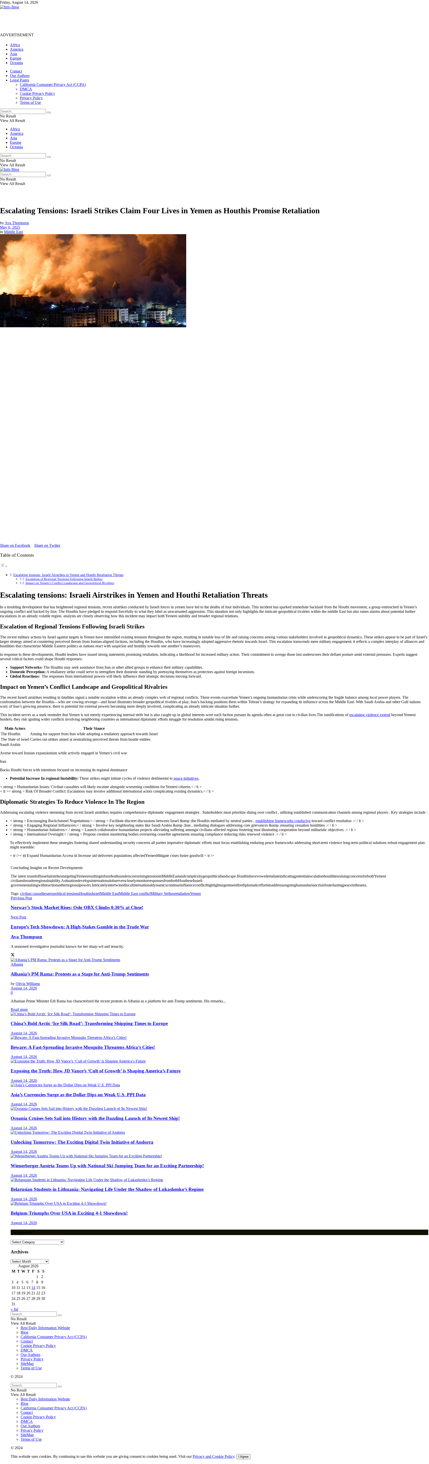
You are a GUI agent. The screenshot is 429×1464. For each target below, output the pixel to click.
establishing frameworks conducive (283, 821)
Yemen (195, 893)
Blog (24, 1332)
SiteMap (27, 1363)
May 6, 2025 (10, 227)
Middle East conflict (134, 893)
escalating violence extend (369, 715)
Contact (16, 71)
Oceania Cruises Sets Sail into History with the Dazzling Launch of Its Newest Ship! (95, 1118)
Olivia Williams (28, 984)
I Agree (243, 1457)
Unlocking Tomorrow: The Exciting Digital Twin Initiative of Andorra (82, 1142)
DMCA (26, 89)
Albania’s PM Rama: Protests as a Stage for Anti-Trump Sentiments (80, 974)
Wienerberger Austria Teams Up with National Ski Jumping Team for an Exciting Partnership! (107, 1165)
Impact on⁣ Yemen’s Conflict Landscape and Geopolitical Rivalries (70, 583)
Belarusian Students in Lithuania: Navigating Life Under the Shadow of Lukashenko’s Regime (107, 1189)
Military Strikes (162, 893)
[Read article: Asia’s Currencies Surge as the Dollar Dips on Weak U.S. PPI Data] (219, 1085)
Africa (15, 45)
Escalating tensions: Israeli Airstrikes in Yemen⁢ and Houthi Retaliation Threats (68, 575)
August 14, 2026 (24, 988)
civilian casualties (33, 893)
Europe (15, 58)
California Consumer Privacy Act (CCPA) (53, 84)
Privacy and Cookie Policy (213, 1456)
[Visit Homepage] (9, 7)
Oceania (16, 63)
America (16, 49)
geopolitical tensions (63, 893)
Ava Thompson (17, 223)
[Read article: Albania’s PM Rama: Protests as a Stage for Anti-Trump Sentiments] (219, 960)
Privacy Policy (31, 98)
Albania (17, 964)
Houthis (85, 893)
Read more (19, 1009)
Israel (96, 893)
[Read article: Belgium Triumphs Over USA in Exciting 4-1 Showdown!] (219, 1203)
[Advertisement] (90, 20)
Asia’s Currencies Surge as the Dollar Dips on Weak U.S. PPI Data (78, 1094)
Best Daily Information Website (45, 1328)
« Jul (14, 1309)
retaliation (182, 893)
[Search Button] (49, 112)
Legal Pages (19, 80)
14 (33, 1287)
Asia (13, 54)
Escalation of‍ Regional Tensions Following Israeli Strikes (64, 579)
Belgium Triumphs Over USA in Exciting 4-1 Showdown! (69, 1213)
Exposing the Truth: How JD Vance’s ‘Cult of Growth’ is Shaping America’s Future (95, 1070)
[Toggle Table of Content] (3, 566)
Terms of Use (30, 102)
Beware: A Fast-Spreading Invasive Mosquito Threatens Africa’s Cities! (83, 1047)
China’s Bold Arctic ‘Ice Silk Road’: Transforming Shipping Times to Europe (89, 1023)
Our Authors (20, 75)
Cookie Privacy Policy (37, 93)
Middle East (13, 232)
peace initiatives (186, 778)
